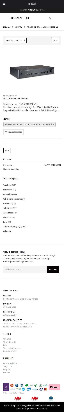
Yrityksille (8, 366)
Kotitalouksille (10, 363)
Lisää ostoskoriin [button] (15, 132)
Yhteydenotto (9, 342)
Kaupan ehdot (10, 351)
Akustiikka (7, 217)
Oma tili (7, 339)
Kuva (5, 222)
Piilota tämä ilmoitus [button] (39, 408)
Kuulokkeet (7, 189)
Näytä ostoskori (52, 165)
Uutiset (6, 372)
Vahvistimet (8, 208)
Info (5, 345)
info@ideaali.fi (10, 315)
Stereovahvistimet (10, 96)
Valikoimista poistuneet (13, 199)
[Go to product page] (32, 71)
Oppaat (7, 369)
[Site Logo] (20, 18)
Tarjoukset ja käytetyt (12, 226)
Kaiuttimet (7, 203)
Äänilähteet (8, 212)
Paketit (6, 231)
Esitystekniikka (9, 194)
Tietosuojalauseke (12, 348)
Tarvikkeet (7, 185)
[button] (50, 18)
